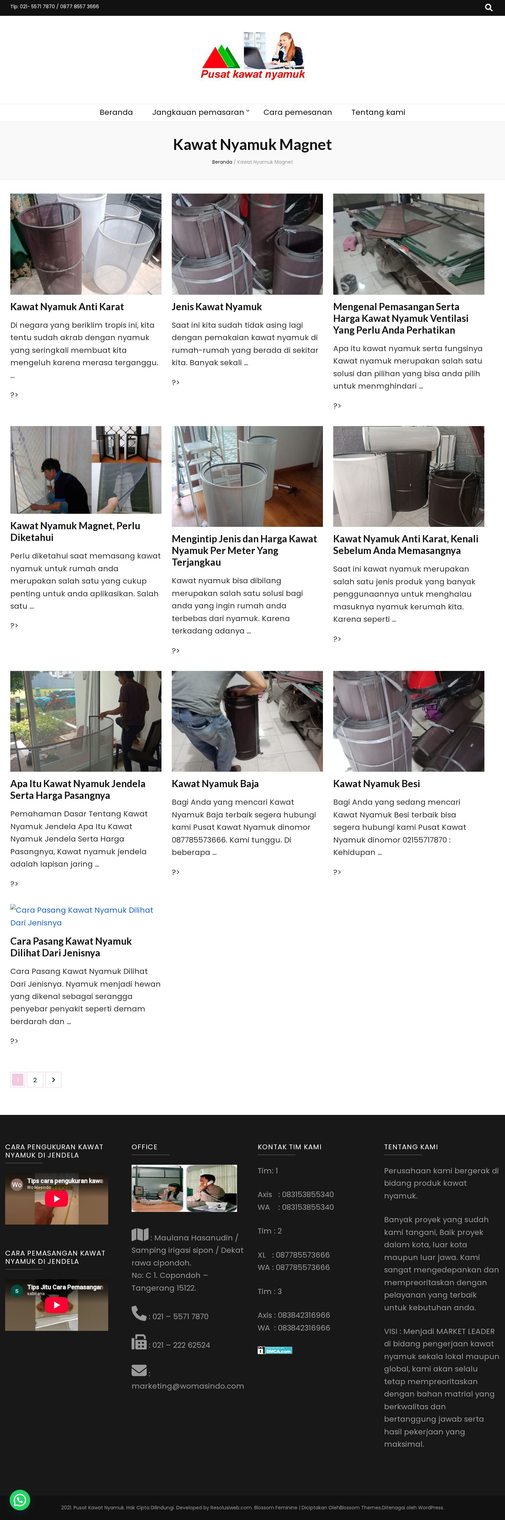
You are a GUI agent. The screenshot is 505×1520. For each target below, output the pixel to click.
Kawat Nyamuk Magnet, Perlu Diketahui (75, 531)
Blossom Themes (360, 1507)
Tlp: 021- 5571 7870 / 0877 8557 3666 (54, 6)
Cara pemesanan (297, 112)
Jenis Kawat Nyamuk (217, 306)
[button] (20, 1500)
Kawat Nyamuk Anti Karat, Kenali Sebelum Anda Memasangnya (406, 544)
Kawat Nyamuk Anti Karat (67, 306)
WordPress (430, 1507)
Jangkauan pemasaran (198, 112)
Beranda (116, 112)
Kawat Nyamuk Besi (376, 783)
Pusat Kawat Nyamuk (99, 1507)
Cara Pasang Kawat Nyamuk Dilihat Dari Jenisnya (71, 946)
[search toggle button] (489, 8)
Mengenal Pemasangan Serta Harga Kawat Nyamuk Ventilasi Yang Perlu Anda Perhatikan (401, 318)
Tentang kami (378, 112)
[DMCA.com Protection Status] (275, 1351)
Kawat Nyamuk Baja (215, 783)
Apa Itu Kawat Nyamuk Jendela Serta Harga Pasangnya (78, 789)
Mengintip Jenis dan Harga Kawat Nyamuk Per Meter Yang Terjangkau (244, 550)
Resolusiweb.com (231, 1507)
